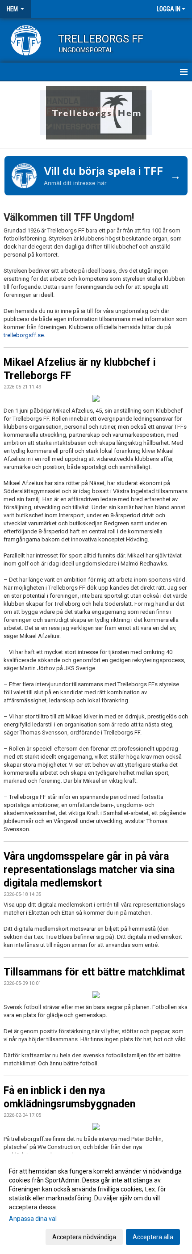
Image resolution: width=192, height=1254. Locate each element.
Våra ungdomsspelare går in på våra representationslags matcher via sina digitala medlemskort (89, 869)
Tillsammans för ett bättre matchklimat (94, 972)
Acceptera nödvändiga (84, 1237)
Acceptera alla (153, 1237)
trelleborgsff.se (24, 335)
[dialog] (96, 1203)
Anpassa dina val (33, 1218)
